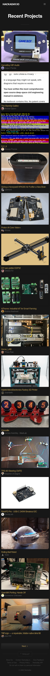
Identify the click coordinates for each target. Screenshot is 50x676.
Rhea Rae (9, 352)
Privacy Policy (25, 662)
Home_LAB (6, 349)
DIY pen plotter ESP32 (11, 267)
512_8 (4, 146)
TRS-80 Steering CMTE (11, 470)
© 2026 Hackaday (25, 670)
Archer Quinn (10, 108)
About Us (9, 660)
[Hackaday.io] (11, 4)
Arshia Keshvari (11, 311)
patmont (8, 189)
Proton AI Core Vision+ (11, 227)
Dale (7, 554)
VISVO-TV (9, 270)
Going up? (25, 654)
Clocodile (5, 430)
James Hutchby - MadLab (16, 433)
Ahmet (7, 230)
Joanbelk (9, 392)
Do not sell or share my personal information (25, 665)
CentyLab (9, 514)
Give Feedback (38, 660)
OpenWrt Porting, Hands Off (13, 592)
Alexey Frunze (11, 149)
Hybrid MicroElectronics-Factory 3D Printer (19, 389)
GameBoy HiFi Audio (10, 65)
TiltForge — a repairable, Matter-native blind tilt (21, 633)
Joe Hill (8, 635)
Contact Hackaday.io (23, 660)
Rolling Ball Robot (8, 551)
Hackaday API (38, 662)
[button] (45, 4)
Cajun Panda (10, 68)
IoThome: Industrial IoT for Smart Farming (18, 308)
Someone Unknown (13, 595)
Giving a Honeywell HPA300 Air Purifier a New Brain (23, 186)
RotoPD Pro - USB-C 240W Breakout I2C (19, 511)
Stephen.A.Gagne (12, 473)
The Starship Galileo (10, 105)
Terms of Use (12, 662)
